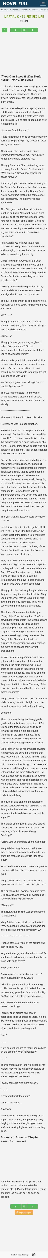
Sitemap (25, 1255)
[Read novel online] (16, 3)
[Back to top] (34, 1255)
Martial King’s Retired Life (24, 16)
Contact (14, 1255)
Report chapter (25, 1212)
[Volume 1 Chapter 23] (15, 30)
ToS (19, 1255)
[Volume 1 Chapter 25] (32, 30)
